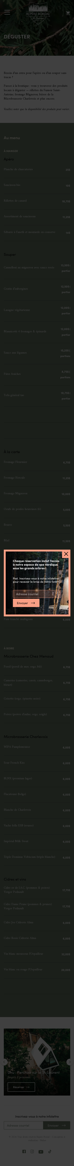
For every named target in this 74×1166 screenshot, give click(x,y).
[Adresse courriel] (37, 594)
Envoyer (22, 603)
